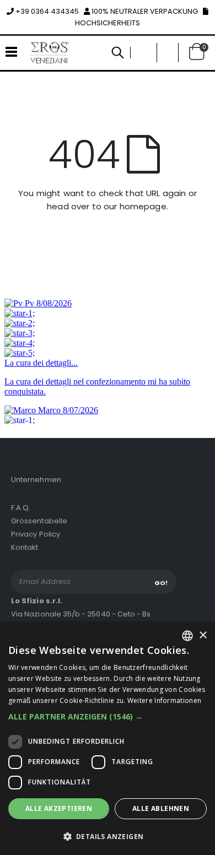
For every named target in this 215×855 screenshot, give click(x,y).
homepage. (144, 206)
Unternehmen (36, 479)
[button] (168, 52)
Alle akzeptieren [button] (58, 808)
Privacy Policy (35, 534)
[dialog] (107, 738)
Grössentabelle (39, 521)
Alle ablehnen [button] (160, 808)
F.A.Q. (20, 507)
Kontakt (24, 547)
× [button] (202, 635)
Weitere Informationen (164, 700)
